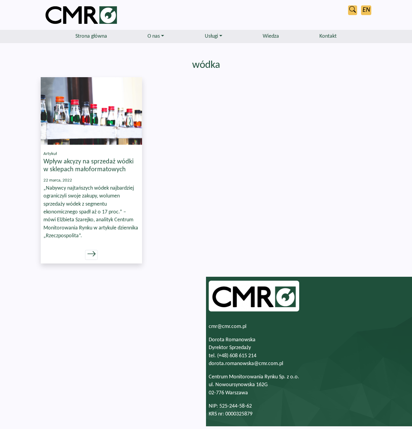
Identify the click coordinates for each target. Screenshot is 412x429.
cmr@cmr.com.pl (227, 326)
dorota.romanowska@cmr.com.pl (246, 363)
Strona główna (91, 36)
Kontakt (328, 36)
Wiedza (271, 36)
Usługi (211, 36)
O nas (153, 36)
